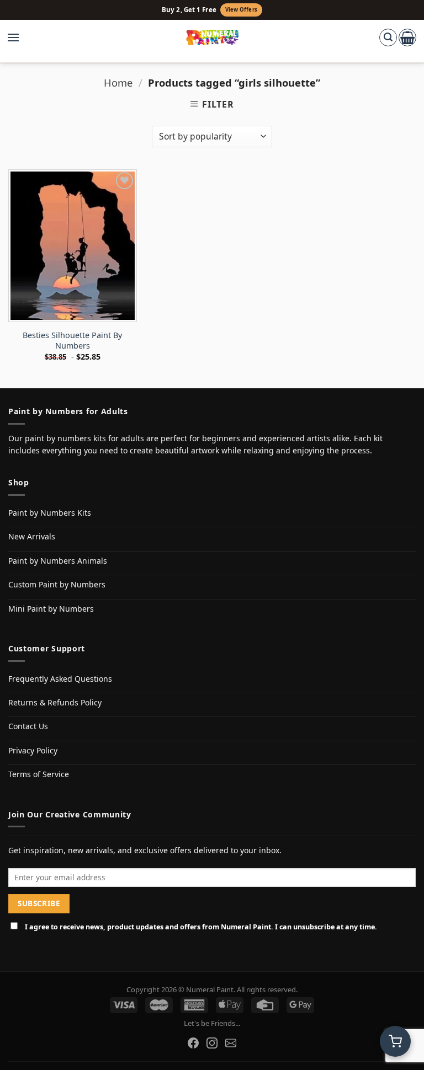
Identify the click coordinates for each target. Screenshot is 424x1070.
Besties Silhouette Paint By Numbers (72, 340)
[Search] (388, 37)
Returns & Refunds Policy (55, 702)
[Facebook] (193, 1043)
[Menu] (19, 37)
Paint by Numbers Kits (49, 512)
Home (118, 82)
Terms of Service (38, 774)
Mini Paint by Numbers (51, 608)
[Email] (230, 1043)
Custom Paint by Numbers (56, 584)
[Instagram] (212, 1043)
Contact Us (28, 726)
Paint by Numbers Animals (57, 560)
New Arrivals (31, 536)
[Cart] (407, 37)
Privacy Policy (32, 750)
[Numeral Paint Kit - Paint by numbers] (212, 37)
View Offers (241, 9)
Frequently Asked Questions (60, 678)
